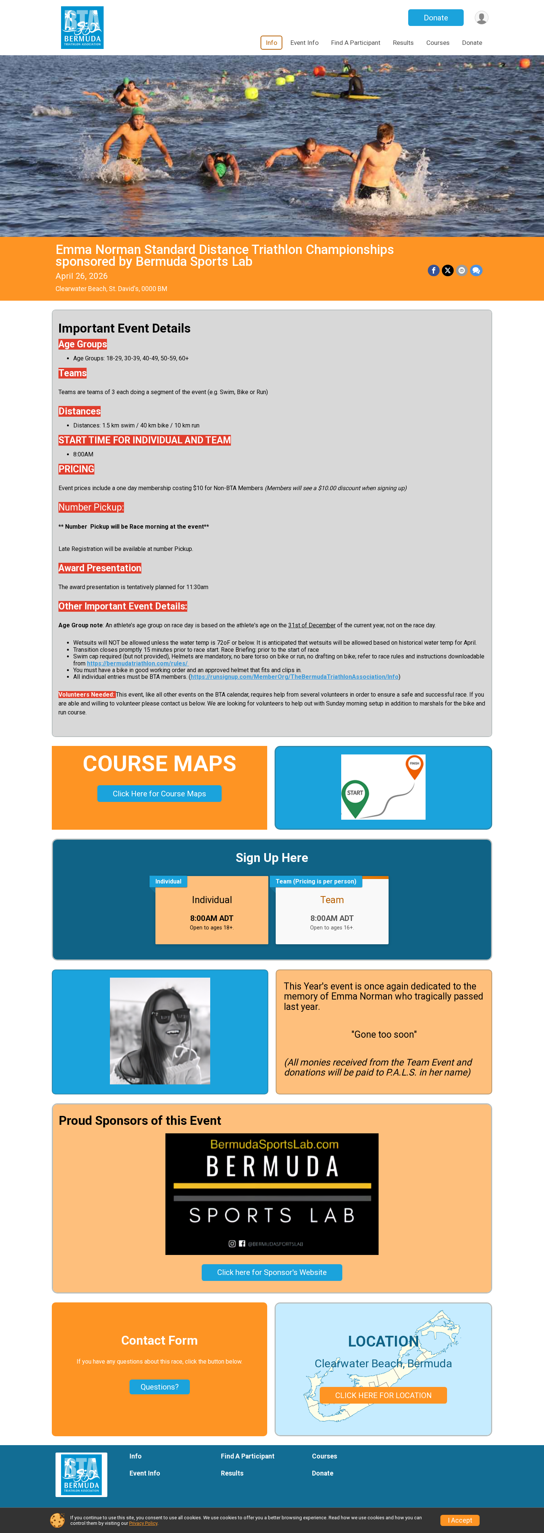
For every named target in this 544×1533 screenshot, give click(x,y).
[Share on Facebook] (434, 271)
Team (332, 900)
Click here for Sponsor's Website (272, 1272)
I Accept (460, 1520)
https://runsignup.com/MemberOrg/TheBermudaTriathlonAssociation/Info (295, 676)
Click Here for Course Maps (159, 793)
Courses (438, 42)
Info (271, 42)
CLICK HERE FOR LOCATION (383, 1395)
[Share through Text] (476, 271)
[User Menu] (481, 17)
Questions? (160, 1386)
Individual (212, 900)
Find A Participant (355, 42)
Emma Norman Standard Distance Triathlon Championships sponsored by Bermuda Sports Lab (225, 255)
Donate (436, 17)
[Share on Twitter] (448, 271)
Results (403, 42)
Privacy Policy (143, 1523)
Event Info (305, 42)
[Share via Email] (462, 271)
